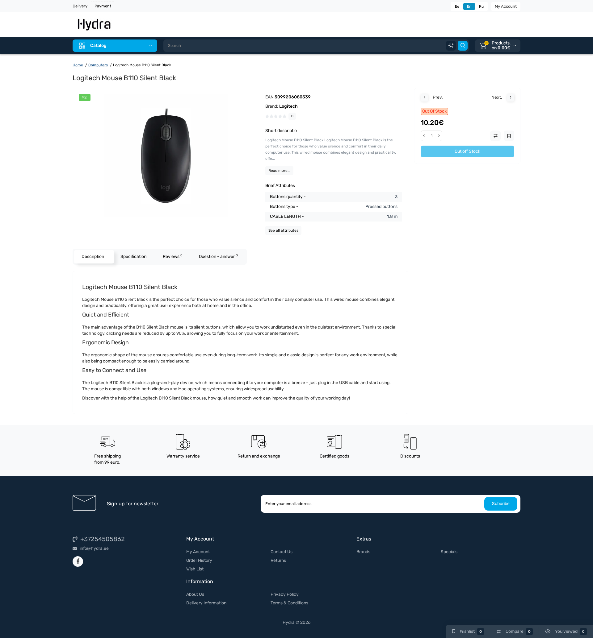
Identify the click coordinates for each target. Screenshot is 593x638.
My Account (506, 6)
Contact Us (281, 551)
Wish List (195, 569)
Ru (481, 6)
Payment (103, 6)
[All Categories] (451, 46)
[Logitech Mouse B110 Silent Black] (166, 156)
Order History (199, 560)
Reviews (173, 256)
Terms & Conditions (289, 603)
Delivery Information (206, 603)
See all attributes (283, 230)
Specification (133, 256)
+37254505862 (102, 539)
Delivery (80, 6)
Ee (457, 6)
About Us (195, 594)
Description (93, 256)
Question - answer (218, 256)
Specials (449, 551)
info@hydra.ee (94, 548)
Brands (363, 551)
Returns (278, 560)
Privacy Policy (285, 594)
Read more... (279, 170)
